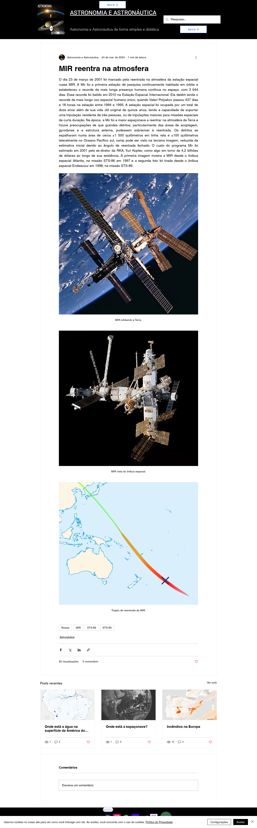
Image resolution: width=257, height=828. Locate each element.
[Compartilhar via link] (88, 650)
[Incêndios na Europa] (189, 705)
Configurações (219, 822)
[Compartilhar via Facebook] (60, 650)
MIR (78, 627)
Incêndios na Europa (183, 727)
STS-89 (107, 627)
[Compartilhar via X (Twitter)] (70, 650)
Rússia (65, 627)
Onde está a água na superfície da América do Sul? (65, 729)
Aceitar (240, 822)
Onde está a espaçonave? (127, 727)
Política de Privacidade (159, 822)
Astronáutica (67, 637)
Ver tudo (212, 682)
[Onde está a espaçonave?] (128, 705)
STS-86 (91, 627)
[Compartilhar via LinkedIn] (79, 650)
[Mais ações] (196, 57)
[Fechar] (252, 822)
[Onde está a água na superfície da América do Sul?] (67, 705)
